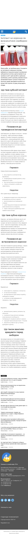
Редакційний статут (5, 522)
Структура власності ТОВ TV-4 (8, 519)
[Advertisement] (14, 15)
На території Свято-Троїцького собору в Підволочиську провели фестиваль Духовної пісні (13, 444)
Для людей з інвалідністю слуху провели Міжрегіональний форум (12, 392)
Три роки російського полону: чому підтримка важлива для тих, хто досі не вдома (14, 379)
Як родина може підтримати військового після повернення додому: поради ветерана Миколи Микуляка (13, 420)
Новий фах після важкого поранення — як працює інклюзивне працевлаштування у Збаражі (13, 435)
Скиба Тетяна (4, 382)
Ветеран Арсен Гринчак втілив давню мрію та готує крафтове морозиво (14, 406)
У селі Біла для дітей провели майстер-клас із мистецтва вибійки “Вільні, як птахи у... (14, 428)
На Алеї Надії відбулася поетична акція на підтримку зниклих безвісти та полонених (13, 399)
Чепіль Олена (4, 409)
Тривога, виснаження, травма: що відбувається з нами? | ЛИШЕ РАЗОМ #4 (12, 413)
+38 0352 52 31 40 (7, 482)
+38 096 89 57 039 (7, 483)
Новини (3, 35)
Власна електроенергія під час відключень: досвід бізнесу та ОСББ (13, 386)
